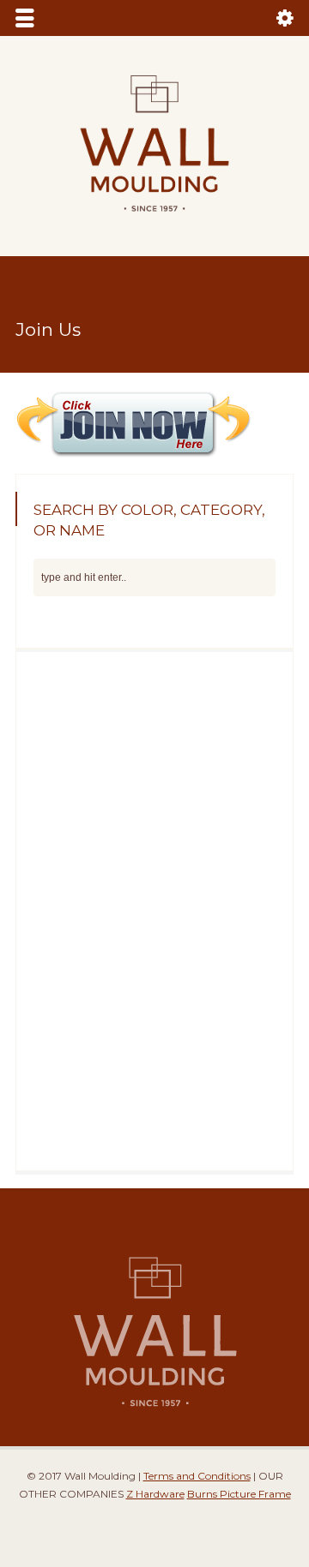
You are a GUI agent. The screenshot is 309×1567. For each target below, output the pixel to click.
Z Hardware (155, 1493)
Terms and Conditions (197, 1475)
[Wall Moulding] (154, 221)
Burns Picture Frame (239, 1493)
